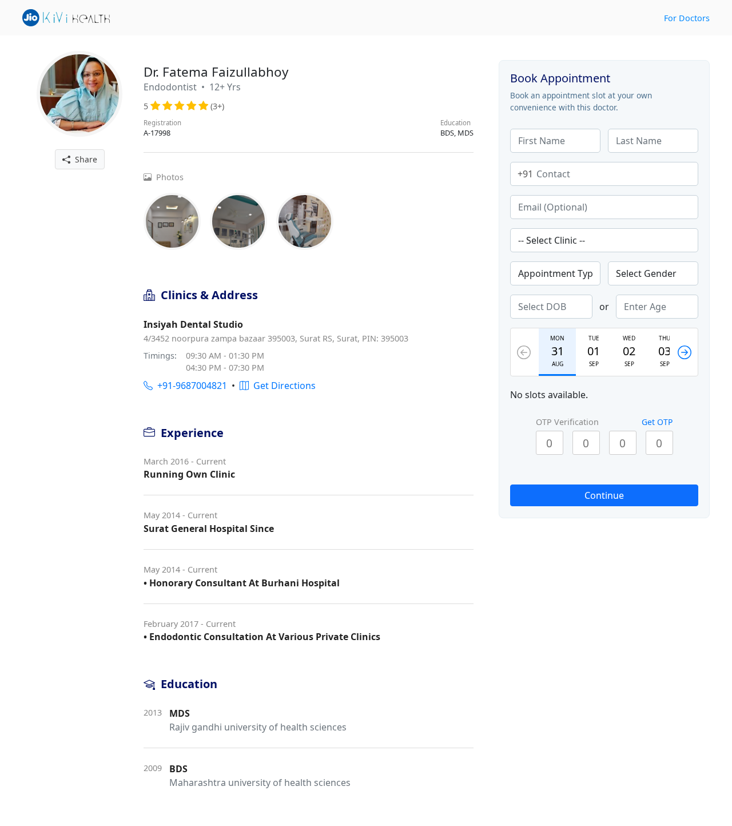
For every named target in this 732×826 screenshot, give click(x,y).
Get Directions (282, 385)
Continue (604, 495)
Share (83, 159)
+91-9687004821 (190, 385)
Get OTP (657, 421)
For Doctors (687, 18)
